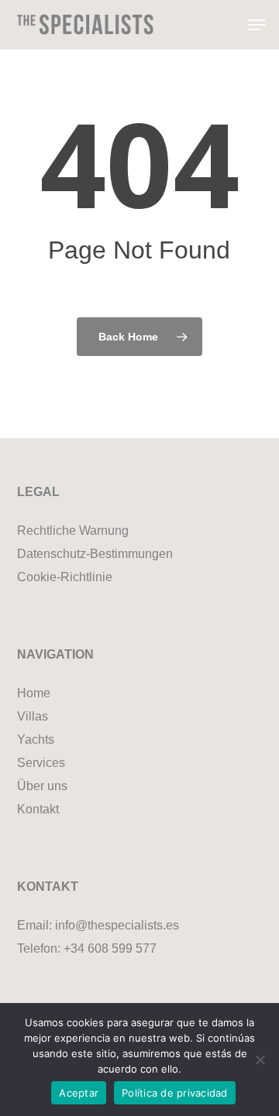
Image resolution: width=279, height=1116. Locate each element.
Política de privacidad (175, 1093)
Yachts (35, 739)
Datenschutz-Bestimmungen (95, 553)
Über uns (42, 785)
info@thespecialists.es (117, 925)
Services (41, 762)
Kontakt (38, 809)
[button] (256, 25)
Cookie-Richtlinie (64, 577)
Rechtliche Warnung (73, 530)
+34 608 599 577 (110, 948)
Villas (32, 716)
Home (33, 693)
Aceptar (78, 1093)
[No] (259, 1059)
